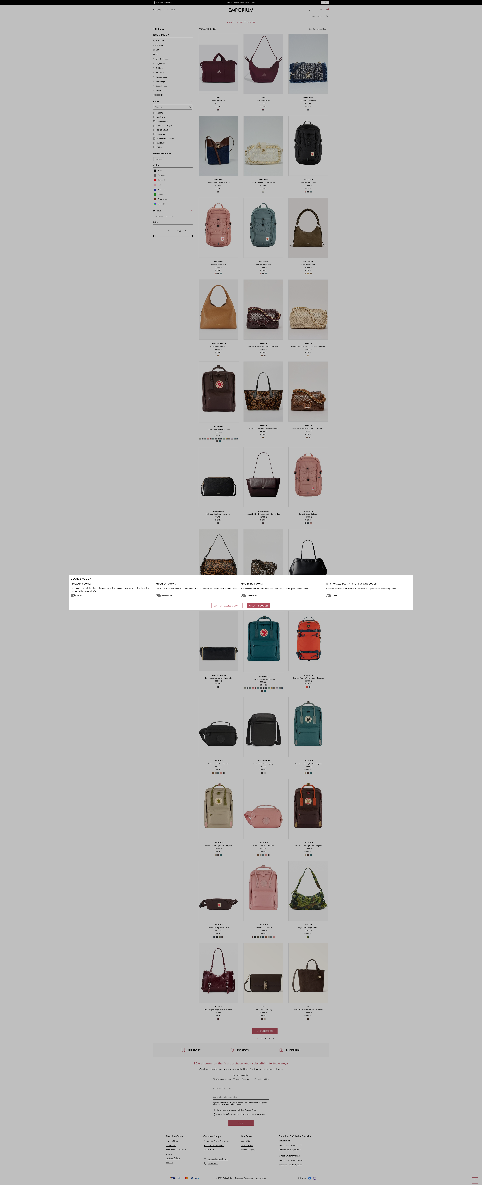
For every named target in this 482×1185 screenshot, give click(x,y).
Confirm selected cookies (227, 605)
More (95, 591)
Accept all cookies (258, 605)
